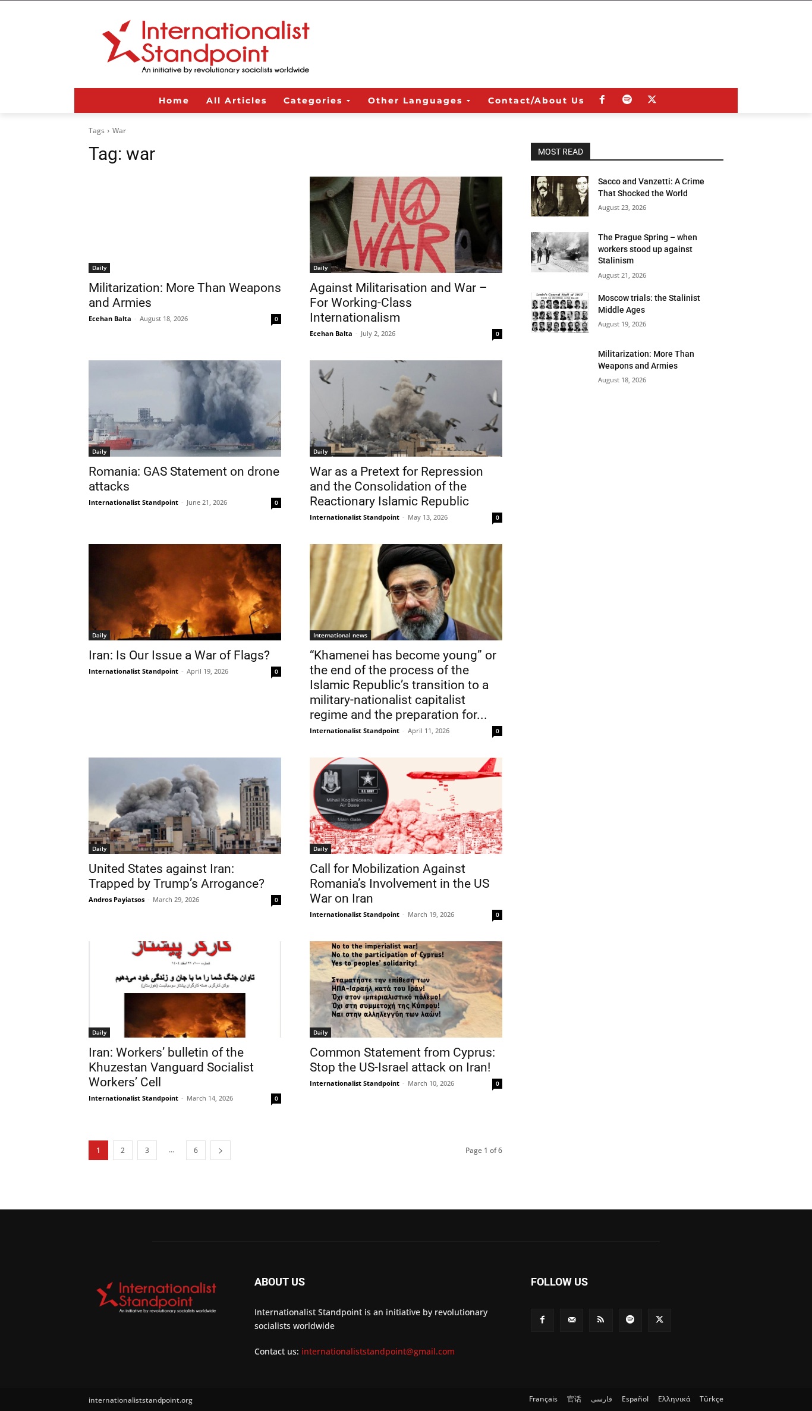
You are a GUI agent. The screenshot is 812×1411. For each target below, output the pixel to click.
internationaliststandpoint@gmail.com (378, 1351)
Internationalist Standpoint (133, 502)
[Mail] (571, 1320)
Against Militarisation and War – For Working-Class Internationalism (398, 303)
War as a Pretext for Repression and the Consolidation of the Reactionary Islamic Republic (396, 486)
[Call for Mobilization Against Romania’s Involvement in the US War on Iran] (406, 806)
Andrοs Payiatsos (116, 899)
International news (340, 635)
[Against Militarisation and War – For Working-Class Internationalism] (406, 225)
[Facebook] (602, 100)
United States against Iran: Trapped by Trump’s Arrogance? (177, 876)
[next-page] (220, 1150)
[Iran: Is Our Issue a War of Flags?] (185, 592)
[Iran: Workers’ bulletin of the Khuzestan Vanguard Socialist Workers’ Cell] (185, 989)
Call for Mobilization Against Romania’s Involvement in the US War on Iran (399, 884)
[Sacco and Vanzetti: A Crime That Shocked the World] (559, 196)
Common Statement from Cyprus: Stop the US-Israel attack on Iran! (402, 1059)
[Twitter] (652, 100)
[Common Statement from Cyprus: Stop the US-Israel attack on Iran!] (406, 989)
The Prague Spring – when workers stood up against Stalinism (647, 248)
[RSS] (600, 1320)
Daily (99, 267)
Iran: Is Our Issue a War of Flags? (179, 655)
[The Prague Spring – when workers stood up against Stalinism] (559, 252)
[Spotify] (627, 100)
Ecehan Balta (110, 318)
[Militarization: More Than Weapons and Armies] (185, 225)
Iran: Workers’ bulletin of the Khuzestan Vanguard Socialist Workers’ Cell (171, 1067)
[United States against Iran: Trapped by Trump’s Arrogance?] (185, 806)
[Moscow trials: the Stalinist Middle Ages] (559, 313)
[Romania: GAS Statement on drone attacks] (185, 408)
